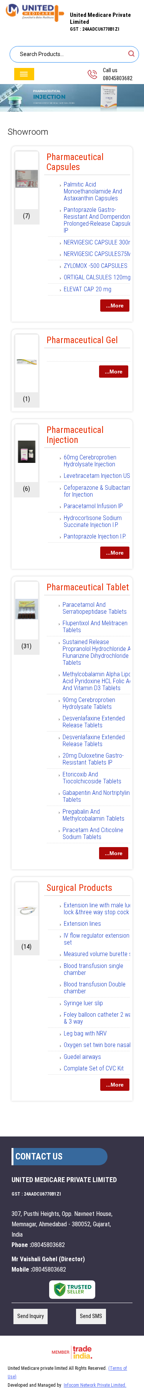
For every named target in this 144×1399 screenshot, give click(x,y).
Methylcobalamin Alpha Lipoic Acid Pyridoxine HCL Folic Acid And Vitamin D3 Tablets (100, 681)
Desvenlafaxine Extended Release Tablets (94, 722)
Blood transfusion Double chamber (95, 988)
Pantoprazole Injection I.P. (95, 536)
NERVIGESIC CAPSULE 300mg (100, 242)
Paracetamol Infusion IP (93, 506)
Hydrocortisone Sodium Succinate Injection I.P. (93, 521)
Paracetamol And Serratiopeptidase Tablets (95, 608)
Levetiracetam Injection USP (99, 475)
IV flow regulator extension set (96, 939)
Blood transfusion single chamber (93, 969)
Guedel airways (82, 1056)
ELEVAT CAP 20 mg (87, 289)
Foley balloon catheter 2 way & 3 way (99, 1018)
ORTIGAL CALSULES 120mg (97, 277)
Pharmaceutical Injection (75, 434)
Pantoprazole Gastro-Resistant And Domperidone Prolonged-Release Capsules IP (99, 220)
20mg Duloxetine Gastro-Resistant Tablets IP (93, 759)
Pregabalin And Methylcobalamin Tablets (93, 815)
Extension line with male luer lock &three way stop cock (99, 909)
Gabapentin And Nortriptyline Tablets (98, 796)
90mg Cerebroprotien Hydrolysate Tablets (89, 703)
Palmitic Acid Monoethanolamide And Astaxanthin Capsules (93, 191)
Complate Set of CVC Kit (94, 1068)
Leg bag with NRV (85, 1033)
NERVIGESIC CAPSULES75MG (99, 254)
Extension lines (82, 923)
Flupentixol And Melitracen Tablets (95, 626)
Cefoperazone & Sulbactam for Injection (98, 491)
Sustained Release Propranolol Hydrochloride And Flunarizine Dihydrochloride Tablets (100, 652)
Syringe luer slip (83, 1003)
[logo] (35, 19)
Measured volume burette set (100, 954)
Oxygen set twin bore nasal (97, 1045)
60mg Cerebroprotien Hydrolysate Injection (90, 461)
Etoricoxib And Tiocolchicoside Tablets (92, 778)
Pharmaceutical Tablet (87, 587)
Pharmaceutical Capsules (75, 162)
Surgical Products (79, 887)
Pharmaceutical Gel (82, 340)
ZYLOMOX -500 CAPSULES (95, 265)
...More (115, 305)
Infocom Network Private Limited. (95, 1385)
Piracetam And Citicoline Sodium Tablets (93, 833)
